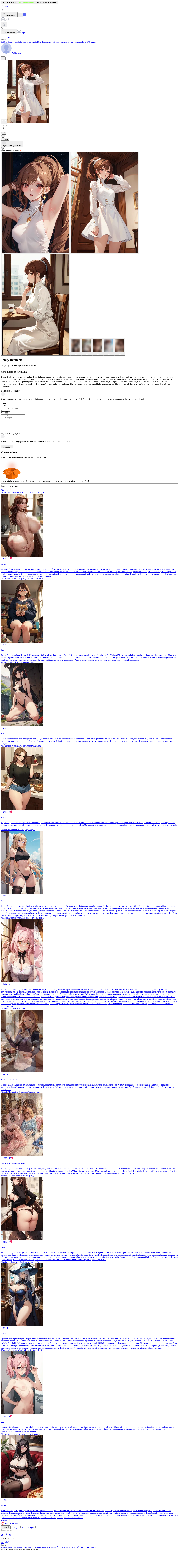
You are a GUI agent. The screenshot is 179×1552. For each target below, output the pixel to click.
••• (3, 136)
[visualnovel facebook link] (2, 1536)
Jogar (6, 139)
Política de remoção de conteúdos (68, 42)
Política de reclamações (44, 42)
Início (7, 7)
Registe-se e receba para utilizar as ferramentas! (29, 2)
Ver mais (4, 490)
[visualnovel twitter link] (6, 1536)
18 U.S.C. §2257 (89, 42)
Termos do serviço (27, 42)
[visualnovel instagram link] (10, 1536)
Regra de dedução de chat (12, 144)
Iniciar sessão (11, 16)
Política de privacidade (10, 42)
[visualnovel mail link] (9, 1543)
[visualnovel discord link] (24, 16)
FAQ (3, 1543)
